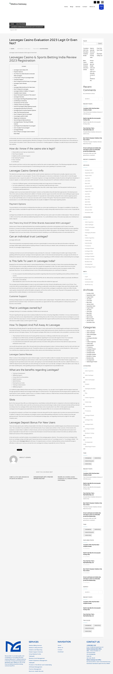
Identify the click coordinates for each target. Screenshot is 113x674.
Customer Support (18, 79)
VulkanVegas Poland (90, 267)
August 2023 (88, 175)
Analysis (87, 230)
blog (86, 235)
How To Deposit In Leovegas (21, 89)
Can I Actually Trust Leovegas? (22, 127)
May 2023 (87, 183)
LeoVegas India (89, 251)
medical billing (97, 458)
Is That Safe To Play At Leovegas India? (24, 77)
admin (12, 48)
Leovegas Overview (19, 97)
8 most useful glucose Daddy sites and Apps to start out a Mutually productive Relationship (92, 149)
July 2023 (87, 178)
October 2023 (88, 170)
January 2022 (88, 210)
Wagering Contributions (20, 118)
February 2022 (88, 207)
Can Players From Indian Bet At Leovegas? (25, 126)
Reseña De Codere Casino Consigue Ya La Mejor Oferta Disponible (67, 478)
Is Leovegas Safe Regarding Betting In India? (25, 99)
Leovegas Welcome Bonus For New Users (24, 87)
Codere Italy (88, 240)
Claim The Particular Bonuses (21, 112)
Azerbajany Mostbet (90, 232)
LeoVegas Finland (89, 248)
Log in (86, 276)
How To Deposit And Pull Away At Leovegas (25, 81)
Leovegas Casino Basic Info (21, 70)
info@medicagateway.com (96, 647)
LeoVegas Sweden (89, 256)
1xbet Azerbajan (89, 224)
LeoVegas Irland (89, 253)
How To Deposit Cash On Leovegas (23, 114)
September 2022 (89, 188)
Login (101, 7)
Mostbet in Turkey (89, 259)
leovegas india (24, 441)
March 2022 (88, 204)
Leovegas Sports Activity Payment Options (25, 110)
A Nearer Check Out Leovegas (22, 104)
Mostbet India (88, 261)
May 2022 (87, 199)
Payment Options (18, 71)
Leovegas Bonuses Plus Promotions (23, 108)
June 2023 (87, 180)
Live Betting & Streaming (20, 100)
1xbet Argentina (89, 222)
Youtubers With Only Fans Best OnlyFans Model (86, 52)
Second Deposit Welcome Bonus (22, 120)
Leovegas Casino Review (20, 83)
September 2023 (89, 173)
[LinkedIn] (98, 2)
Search (85, 41)
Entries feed (88, 279)
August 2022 (88, 191)
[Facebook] (95, 2)
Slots (15, 85)
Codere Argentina (89, 238)
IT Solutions (88, 246)
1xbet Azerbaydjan (90, 227)
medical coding (88, 463)
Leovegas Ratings (18, 129)
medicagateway (88, 458)
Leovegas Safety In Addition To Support (24, 91)
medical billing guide (89, 532)
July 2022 (87, 194)
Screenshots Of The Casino (21, 102)
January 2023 (88, 186)
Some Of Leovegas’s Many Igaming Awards (25, 106)
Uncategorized (44, 48)
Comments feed (89, 282)
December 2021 (89, 212)
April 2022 (87, 202)
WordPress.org (89, 284)
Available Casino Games (20, 93)
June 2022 (87, 196)
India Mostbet (88, 243)
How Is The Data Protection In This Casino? (25, 95)
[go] (100, 99)
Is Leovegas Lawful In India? (21, 116)
